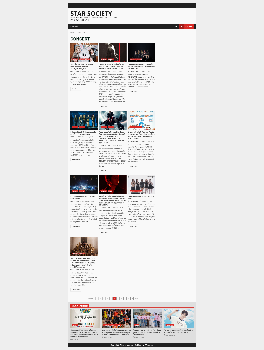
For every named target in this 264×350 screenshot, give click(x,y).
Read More (76, 89)
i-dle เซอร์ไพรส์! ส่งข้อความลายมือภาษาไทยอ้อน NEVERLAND (84, 120)
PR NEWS (87, 59)
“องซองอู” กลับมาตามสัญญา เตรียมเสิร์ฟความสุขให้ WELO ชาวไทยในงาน (179, 318)
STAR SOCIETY (91, 13)
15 (132, 298)
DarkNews (138, 345)
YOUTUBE (188, 26)
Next (136, 298)
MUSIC (81, 59)
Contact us (74, 26)
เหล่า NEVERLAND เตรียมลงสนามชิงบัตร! (141, 184)
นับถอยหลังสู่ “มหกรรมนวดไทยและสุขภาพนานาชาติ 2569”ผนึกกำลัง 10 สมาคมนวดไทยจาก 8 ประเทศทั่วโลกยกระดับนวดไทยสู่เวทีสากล (85, 318)
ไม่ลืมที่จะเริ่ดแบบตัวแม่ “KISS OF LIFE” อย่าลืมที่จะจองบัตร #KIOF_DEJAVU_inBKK (84, 52)
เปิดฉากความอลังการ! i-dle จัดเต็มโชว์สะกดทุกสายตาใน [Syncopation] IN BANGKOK (141, 52)
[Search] (176, 27)
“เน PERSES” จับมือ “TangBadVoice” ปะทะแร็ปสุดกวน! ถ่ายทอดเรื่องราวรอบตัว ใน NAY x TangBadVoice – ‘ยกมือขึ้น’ (116, 318)
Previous (91, 298)
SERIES (137, 325)
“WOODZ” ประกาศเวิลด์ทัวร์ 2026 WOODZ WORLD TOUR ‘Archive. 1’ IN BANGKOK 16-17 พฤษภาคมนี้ (112, 52)
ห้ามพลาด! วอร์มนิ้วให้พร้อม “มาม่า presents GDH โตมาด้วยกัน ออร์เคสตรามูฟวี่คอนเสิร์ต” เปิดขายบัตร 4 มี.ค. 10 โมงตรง (141, 120)
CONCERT (75, 59)
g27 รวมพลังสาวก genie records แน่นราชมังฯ (84, 184)
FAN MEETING (169, 325)
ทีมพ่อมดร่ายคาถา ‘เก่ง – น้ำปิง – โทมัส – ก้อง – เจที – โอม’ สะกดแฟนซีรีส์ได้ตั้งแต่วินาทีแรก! (147, 318)
